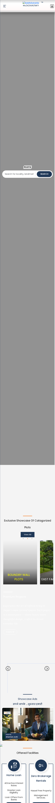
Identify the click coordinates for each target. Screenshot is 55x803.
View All (27, 534)
